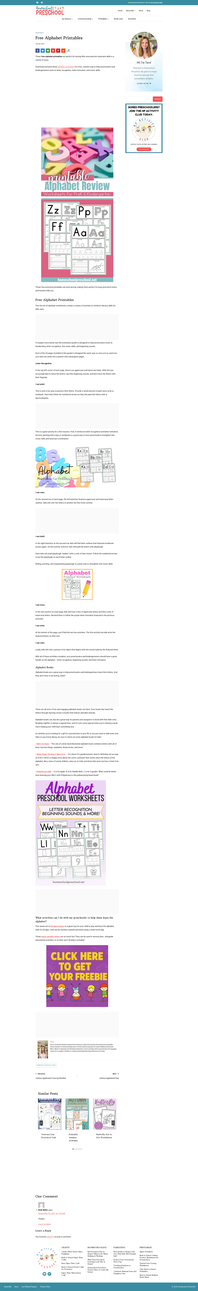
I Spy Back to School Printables (148, 1270)
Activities (132, 19)
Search (158, 99)
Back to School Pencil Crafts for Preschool (72, 1268)
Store (141, 11)
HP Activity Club (156, 2)
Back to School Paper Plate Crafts (72, 1258)
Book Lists (118, 19)
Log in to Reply (44, 1224)
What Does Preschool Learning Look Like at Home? (96, 1262)
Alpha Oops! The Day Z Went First (51, 754)
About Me (7, 1287)
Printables (39, 33)
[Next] (113, 1122)
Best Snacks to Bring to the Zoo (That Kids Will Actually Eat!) (125, 1254)
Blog (148, 11)
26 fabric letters (57, 926)
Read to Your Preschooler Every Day (124, 1261)
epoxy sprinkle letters (50, 936)
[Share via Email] (48, 51)
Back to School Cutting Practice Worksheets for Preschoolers (149, 1257)
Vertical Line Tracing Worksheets (148, 1264)
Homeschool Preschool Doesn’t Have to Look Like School (98, 1270)
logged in (50, 1237)
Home (120, 11)
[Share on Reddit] (63, 51)
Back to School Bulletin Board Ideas (149, 1276)
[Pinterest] (42, 2)
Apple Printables (146, 1252)
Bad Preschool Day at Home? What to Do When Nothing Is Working (98, 1254)
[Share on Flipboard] (53, 51)
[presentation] (49, 1114)
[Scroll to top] (193, 1283)
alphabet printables (66, 67)
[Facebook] (37, 2)
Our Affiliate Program (29, 1287)
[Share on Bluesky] (43, 51)
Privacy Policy (45, 1287)
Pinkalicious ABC (44, 771)
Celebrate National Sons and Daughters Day (125, 1272)
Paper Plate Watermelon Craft (71, 1274)
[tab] (73, 1149)
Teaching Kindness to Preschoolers (122, 1266)
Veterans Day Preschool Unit (48, 1136)
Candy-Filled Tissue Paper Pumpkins (72, 1253)
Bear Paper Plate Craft (70, 1263)
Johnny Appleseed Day (109, 1076)
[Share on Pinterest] (58, 51)
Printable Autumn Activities (73, 1137)
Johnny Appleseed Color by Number (50, 1076)
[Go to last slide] (41, 1122)
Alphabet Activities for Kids (46, 1065)
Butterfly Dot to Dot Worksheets (104, 1136)
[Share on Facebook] (37, 51)
